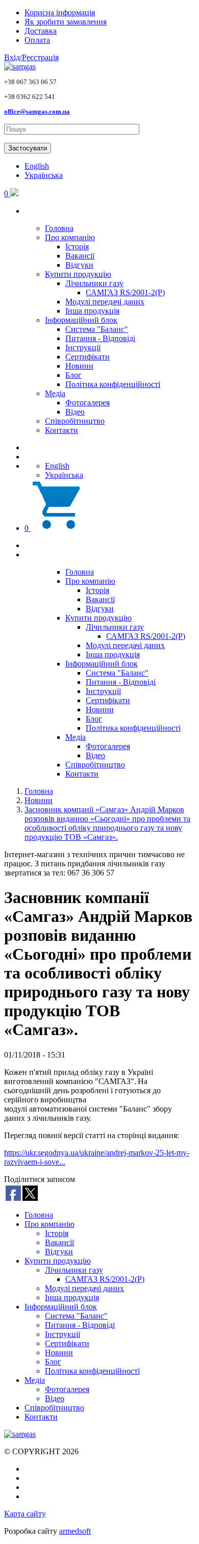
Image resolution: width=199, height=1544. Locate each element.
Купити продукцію (78, 274)
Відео (75, 411)
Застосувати (27, 148)
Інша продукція (92, 310)
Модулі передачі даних (104, 301)
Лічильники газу (94, 283)
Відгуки (79, 265)
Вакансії (79, 255)
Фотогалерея (87, 402)
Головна (59, 228)
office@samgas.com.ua (37, 111)
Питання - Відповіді (100, 338)
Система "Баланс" (96, 329)
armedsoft (75, 1531)
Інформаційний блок (81, 320)
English (36, 166)
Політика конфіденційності (112, 384)
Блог (73, 375)
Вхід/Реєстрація (31, 57)
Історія (77, 246)
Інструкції (83, 347)
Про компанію (70, 237)
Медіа (55, 393)
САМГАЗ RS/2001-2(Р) (125, 292)
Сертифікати (87, 356)
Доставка (40, 31)
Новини (79, 366)
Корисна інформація (59, 12)
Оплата (37, 40)
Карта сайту (25, 1513)
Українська (43, 175)
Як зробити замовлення (65, 21)
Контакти (61, 430)
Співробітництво (75, 421)
